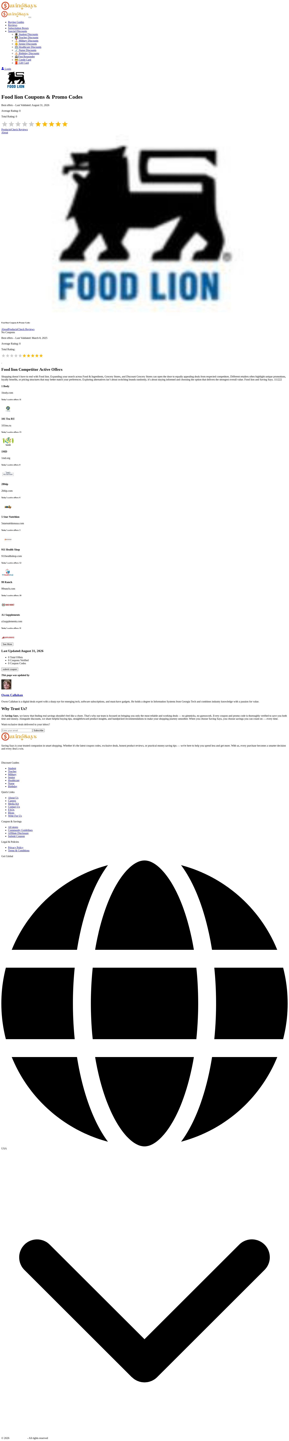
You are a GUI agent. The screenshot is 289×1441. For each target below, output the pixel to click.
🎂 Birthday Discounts (27, 53)
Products (6, 129)
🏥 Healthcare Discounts (28, 47)
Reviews (12, 25)
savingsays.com (18, 1438)
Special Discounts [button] (17, 31)
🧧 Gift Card (22, 62)
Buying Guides (16, 22)
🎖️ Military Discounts (26, 40)
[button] (144, 1148)
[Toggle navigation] (29, 17)
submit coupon (10, 669)
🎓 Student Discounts (26, 34)
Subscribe (38, 730)
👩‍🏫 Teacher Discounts (26, 37)
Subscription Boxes (18, 28)
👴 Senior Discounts (26, 43)
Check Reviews (19, 129)
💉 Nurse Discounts (25, 50)
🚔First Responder (25, 56)
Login (8, 68)
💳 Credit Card (23, 59)
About (4, 132)
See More (7, 644)
